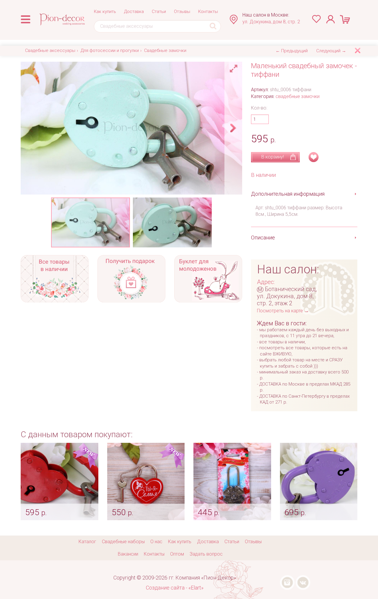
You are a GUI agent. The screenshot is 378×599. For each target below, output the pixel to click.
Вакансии (128, 554)
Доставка (134, 11)
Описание (263, 237)
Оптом (177, 554)
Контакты (208, 11)
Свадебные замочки (165, 50)
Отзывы (182, 11)
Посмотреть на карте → (283, 311)
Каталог (87, 541)
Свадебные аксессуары (50, 50)
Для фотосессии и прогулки (110, 50)
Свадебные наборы (123, 541)
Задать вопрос (206, 554)
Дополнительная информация (288, 194)
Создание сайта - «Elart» (174, 588)
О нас (156, 541)
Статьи (159, 11)
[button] (234, 67)
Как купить (105, 11)
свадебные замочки (298, 96)
